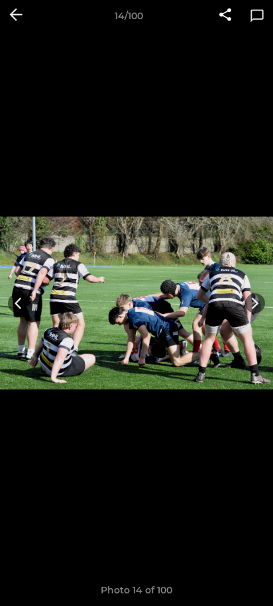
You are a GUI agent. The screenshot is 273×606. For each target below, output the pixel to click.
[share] (225, 16)
